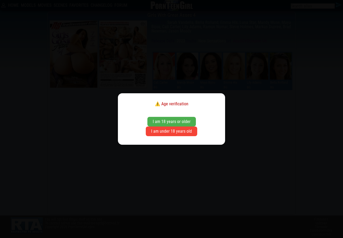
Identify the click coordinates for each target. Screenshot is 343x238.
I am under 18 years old (171, 131)
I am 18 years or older (172, 121)
